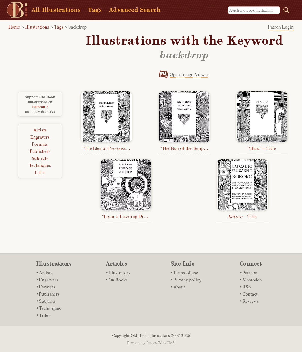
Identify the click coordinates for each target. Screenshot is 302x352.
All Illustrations (56, 9)
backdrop (78, 27)
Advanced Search (135, 9)
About (179, 287)
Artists (40, 130)
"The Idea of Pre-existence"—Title (116, 148)
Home (14, 27)
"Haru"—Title (262, 148)
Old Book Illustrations (150, 335)
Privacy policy (187, 279)
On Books (118, 279)
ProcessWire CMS (161, 342)
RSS (247, 287)
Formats (40, 144)
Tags (95, 9)
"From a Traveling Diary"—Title (134, 216)
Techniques (40, 165)
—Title (242, 216)
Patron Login (281, 27)
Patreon (38, 106)
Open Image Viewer (189, 74)
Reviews (251, 301)
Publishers (40, 151)
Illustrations (37, 27)
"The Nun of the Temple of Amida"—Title (201, 148)
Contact (250, 294)
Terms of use (185, 272)
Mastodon (252, 279)
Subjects (40, 158)
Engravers (40, 137)
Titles (40, 172)
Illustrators (119, 272)
